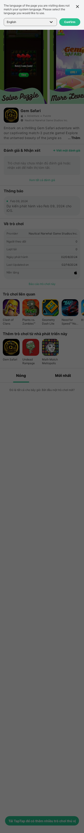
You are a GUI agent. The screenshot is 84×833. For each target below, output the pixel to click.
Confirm (70, 22)
